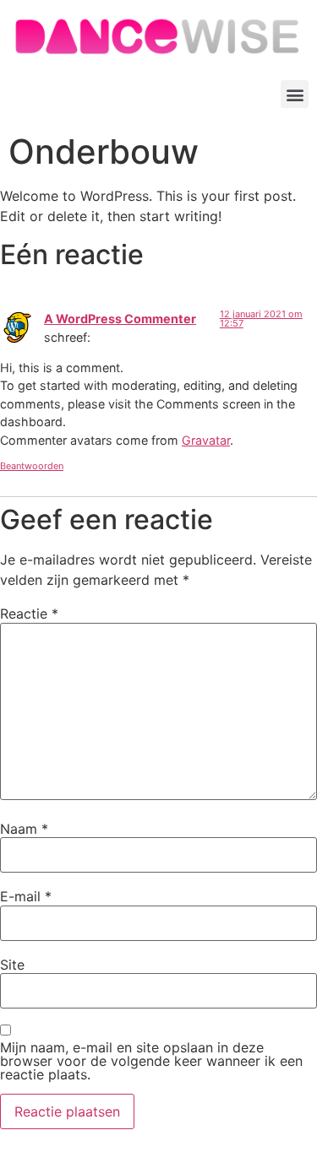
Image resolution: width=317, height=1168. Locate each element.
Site (12, 964)
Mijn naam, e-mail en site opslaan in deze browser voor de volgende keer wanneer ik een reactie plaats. (151, 1061)
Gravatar (206, 440)
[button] (295, 94)
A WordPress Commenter (120, 318)
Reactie (29, 613)
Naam (24, 828)
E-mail (26, 896)
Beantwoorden (31, 466)
